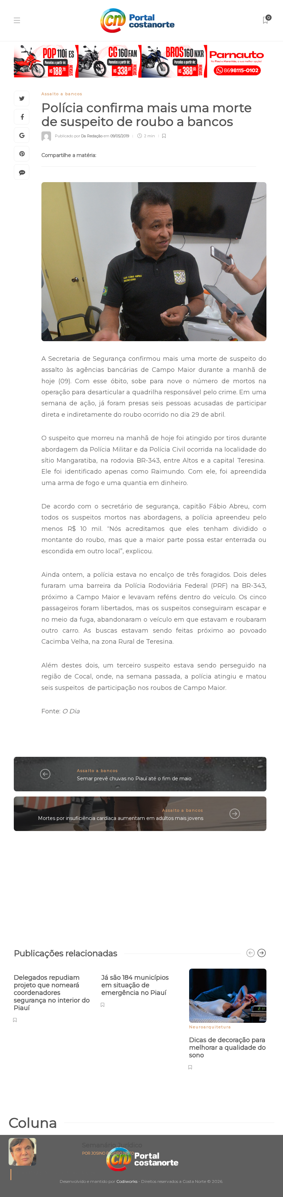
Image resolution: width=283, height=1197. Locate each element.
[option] (52, 994)
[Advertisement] (140, 886)
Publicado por (79, 135)
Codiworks (126, 1181)
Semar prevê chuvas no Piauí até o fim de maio (134, 778)
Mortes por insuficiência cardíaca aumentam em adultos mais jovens (120, 818)
